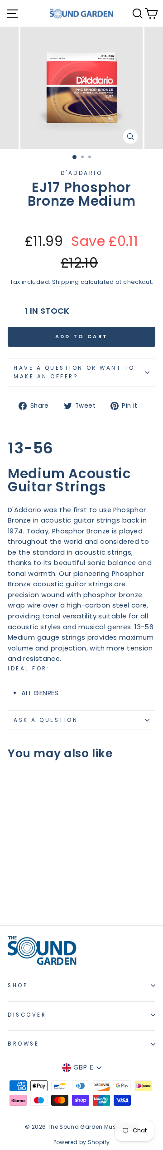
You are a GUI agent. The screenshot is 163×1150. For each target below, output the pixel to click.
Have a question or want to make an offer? (74, 372)
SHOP (18, 985)
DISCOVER (27, 1014)
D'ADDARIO (82, 173)
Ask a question (46, 720)
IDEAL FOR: (29, 668)
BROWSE (23, 1043)
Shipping (65, 282)
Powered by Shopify (81, 1142)
